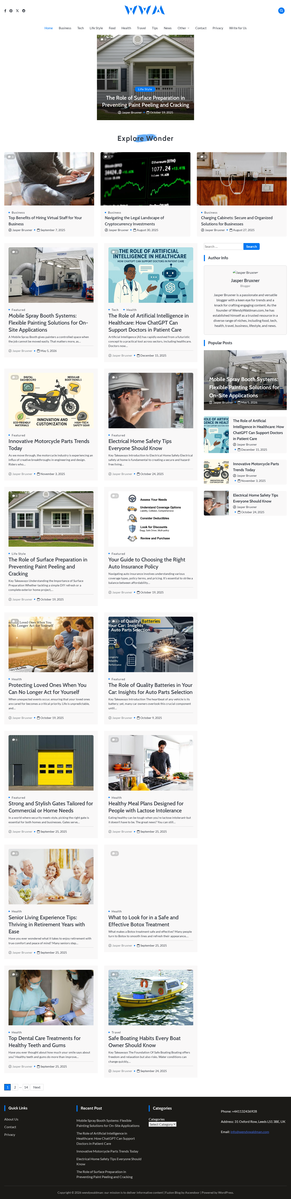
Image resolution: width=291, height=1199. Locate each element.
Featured (18, 310)
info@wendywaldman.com (249, 1132)
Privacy (218, 28)
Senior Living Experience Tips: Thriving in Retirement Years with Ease (47, 924)
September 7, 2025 (52, 230)
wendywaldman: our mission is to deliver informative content (122, 1192)
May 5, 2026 (249, 402)
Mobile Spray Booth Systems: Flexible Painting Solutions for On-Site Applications (48, 322)
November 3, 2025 (253, 480)
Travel (141, 28)
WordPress (225, 1192)
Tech (80, 28)
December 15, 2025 (254, 449)
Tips (155, 28)
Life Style (96, 28)
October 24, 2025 (252, 512)
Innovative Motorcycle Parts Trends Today (107, 1151)
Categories (157, 1119)
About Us (11, 1119)
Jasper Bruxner (132, 112)
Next (36, 1087)
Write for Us (238, 28)
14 (26, 1087)
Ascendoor (192, 1192)
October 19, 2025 (161, 112)
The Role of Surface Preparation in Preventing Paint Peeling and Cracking (48, 566)
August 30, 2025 (147, 230)
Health (126, 28)
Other (182, 28)
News (168, 28)
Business (65, 28)
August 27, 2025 (244, 230)
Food (112, 28)
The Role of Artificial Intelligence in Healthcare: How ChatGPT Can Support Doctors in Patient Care (148, 322)
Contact (201, 28)
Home (49, 28)
